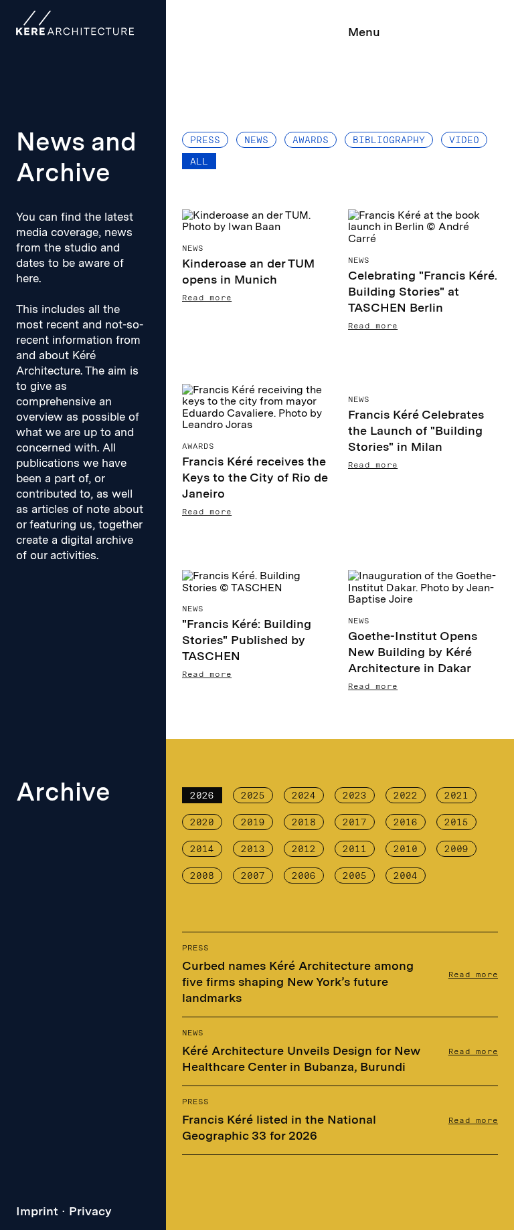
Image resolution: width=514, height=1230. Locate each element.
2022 (406, 795)
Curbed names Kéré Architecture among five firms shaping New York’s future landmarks (298, 981)
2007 (253, 875)
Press (205, 139)
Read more (473, 974)
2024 (304, 795)
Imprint (37, 1211)
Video (464, 139)
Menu (364, 32)
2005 (355, 875)
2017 (355, 822)
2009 (456, 848)
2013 (253, 848)
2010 (406, 848)
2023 (355, 795)
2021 (456, 795)
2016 (406, 822)
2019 (253, 822)
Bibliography (389, 139)
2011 (355, 848)
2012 (304, 848)
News (256, 139)
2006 (304, 875)
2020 (202, 822)
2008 (202, 875)
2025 (253, 795)
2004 (406, 875)
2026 (202, 795)
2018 (304, 822)
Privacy (90, 1211)
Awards (310, 139)
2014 (202, 848)
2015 (456, 822)
